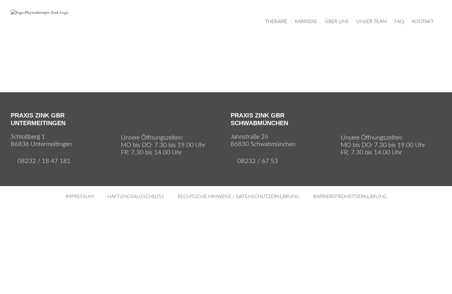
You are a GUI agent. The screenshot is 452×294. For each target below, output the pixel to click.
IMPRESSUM (79, 196)
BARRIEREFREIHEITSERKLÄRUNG (350, 196)
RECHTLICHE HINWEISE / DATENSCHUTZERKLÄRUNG (238, 196)
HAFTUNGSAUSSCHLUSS (135, 196)
